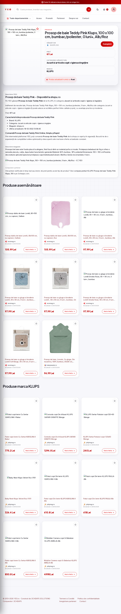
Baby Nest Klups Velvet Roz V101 (18, 499)
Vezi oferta (29, 249)
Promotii (49, 18)
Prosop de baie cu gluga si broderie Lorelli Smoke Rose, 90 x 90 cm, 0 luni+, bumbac (99, 300)
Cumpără (107, 44)
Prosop (9, 96)
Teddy (26, 96)
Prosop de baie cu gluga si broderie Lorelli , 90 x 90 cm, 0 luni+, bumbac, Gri (60, 299)
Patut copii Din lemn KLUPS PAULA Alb (98, 499)
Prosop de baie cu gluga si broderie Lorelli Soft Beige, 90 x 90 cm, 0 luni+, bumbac (20, 362)
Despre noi (73, 18)
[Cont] (113, 9)
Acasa (39, 18)
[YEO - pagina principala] (8, 9)
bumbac (67, 152)
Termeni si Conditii (66, 598)
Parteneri (61, 18)
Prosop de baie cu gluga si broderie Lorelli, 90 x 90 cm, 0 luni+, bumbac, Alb (99, 237)
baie (19, 96)
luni (87, 155)
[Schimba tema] (97, 9)
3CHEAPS (17, 601)
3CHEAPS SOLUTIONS (40, 598)
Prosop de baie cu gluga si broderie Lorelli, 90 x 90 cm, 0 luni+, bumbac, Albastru (19, 300)
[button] (36, 200)
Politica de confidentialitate (88, 598)
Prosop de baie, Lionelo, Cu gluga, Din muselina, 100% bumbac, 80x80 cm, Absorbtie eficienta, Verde (59, 362)
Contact (85, 18)
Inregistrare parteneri (67, 601)
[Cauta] (88, 9)
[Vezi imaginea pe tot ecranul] (21, 32)
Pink (32, 96)
